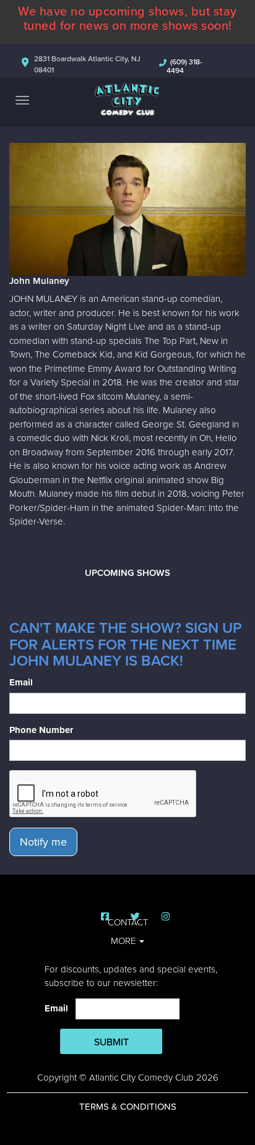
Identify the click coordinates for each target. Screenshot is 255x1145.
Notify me (43, 842)
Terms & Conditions (127, 1106)
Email (21, 682)
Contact (128, 922)
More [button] (124, 940)
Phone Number (41, 729)
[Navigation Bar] (22, 100)
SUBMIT (111, 1042)
